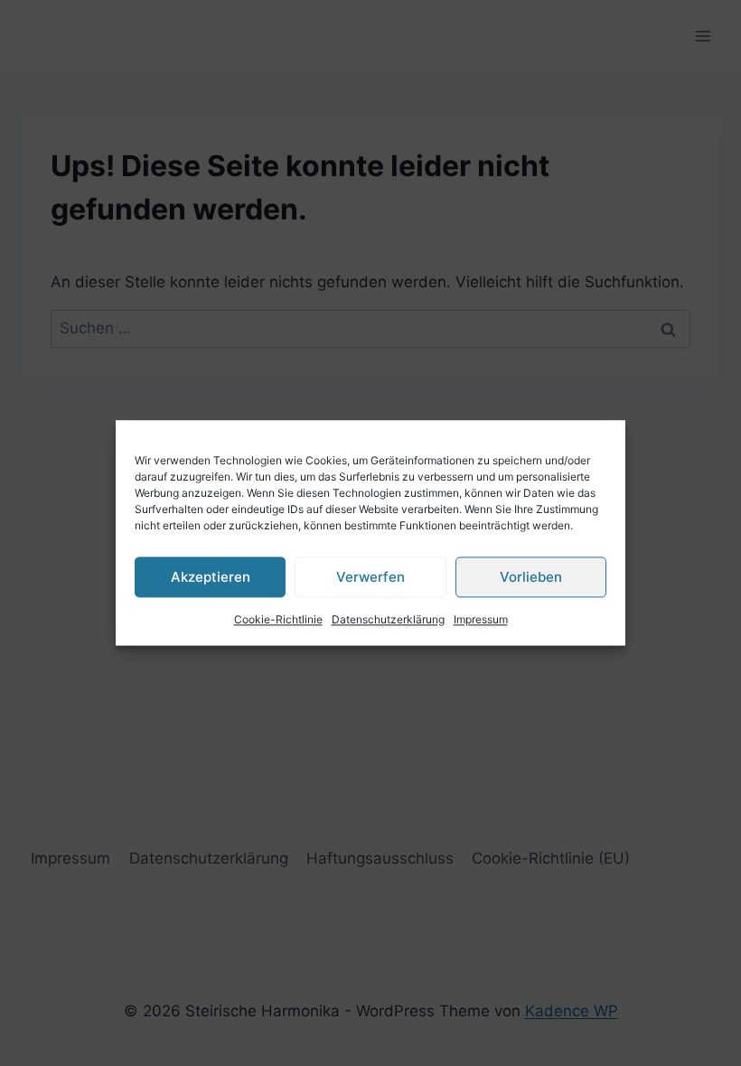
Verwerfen (370, 576)
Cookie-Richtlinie (278, 619)
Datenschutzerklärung (388, 619)
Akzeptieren (210, 576)
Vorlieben (531, 576)
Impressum (481, 619)
